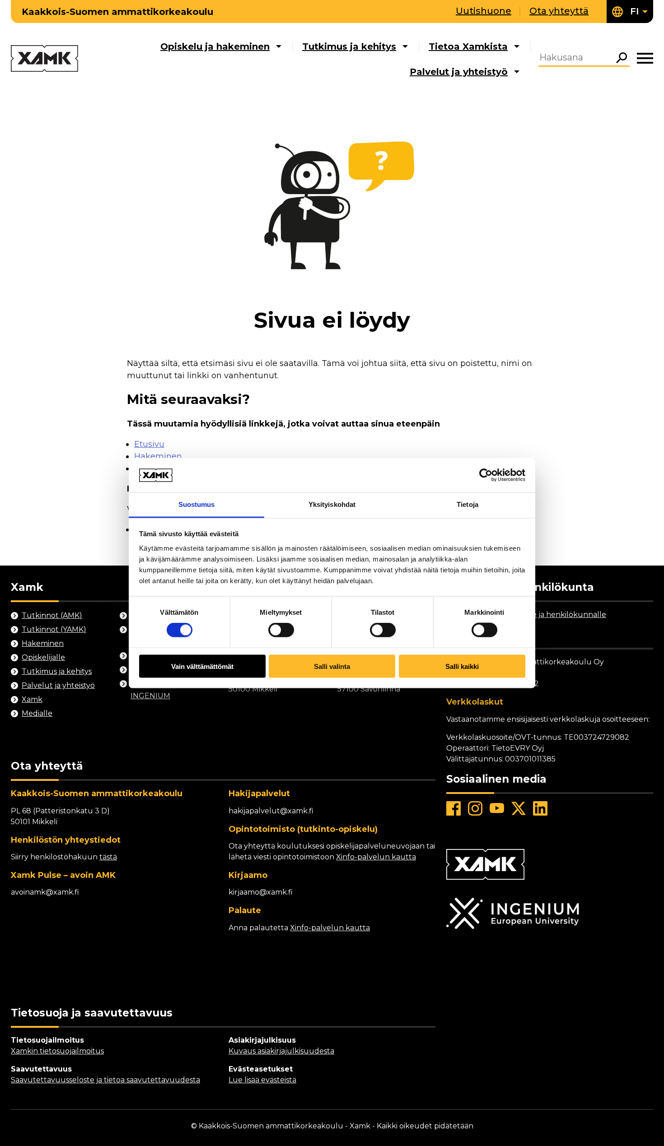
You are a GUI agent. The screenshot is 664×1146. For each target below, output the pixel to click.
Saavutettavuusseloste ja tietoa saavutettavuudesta (105, 1080)
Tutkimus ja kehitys (349, 46)
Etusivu (149, 444)
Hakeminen (158, 456)
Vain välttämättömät (202, 666)
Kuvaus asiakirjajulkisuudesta (281, 1051)
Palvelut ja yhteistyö (459, 71)
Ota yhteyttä (559, 10)
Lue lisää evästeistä (262, 1080)
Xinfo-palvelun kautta (376, 857)
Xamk (32, 699)
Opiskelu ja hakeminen (215, 46)
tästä (108, 857)
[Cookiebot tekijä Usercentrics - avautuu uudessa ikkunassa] (485, 475)
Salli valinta (332, 666)
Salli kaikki (462, 666)
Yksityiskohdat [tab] (332, 504)
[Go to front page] (44, 59)
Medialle (37, 713)
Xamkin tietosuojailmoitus (57, 1051)
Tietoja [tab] (467, 504)
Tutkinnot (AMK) (52, 615)
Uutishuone (483, 10)
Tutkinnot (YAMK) (54, 629)
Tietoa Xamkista (468, 46)
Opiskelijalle (43, 657)
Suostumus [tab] (196, 504)
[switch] (281, 630)
